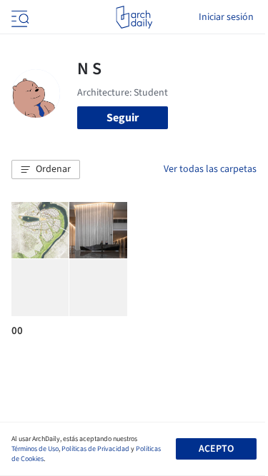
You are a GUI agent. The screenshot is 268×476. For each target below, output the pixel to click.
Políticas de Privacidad (95, 449)
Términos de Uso (35, 449)
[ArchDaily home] (134, 17)
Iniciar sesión (226, 17)
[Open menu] (19, 17)
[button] (45, 170)
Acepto (216, 449)
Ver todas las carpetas (210, 169)
